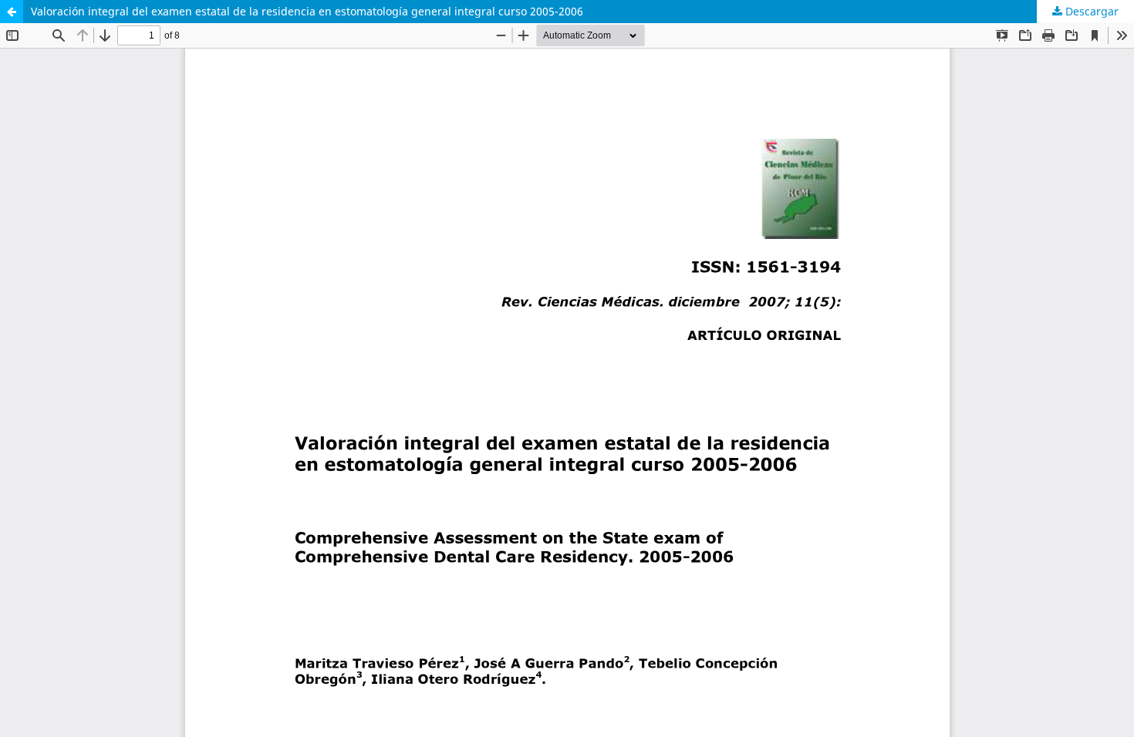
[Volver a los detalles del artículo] (11, 11)
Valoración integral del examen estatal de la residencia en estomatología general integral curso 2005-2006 (307, 11)
